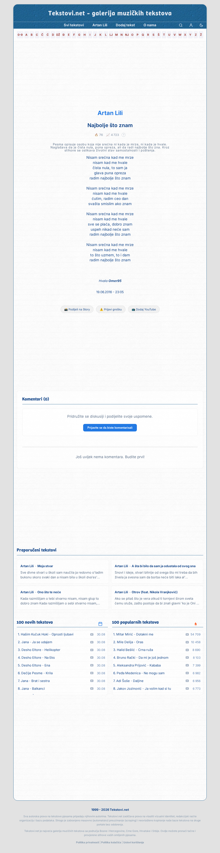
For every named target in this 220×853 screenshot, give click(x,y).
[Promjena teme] (201, 25)
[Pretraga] (181, 25)
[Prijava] (191, 25)
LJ (111, 34)
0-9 (20, 34)
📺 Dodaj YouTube (144, 309)
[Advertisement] (110, 74)
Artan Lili (110, 113)
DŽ (58, 34)
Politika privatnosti (87, 842)
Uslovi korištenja (133, 842)
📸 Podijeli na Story (77, 309)
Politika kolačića (111, 842)
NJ (127, 34)
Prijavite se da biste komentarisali (110, 427)
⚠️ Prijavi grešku (111, 309)
